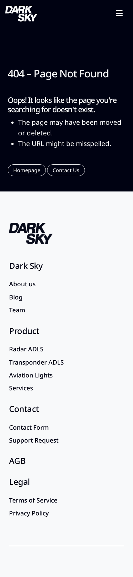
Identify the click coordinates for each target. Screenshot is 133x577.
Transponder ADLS (36, 362)
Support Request (33, 440)
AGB (17, 460)
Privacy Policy (29, 513)
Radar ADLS (26, 349)
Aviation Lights (31, 375)
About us (22, 283)
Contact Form (29, 427)
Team (17, 310)
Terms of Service (33, 500)
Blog (16, 297)
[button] (27, 170)
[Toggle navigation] (119, 13)
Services (21, 388)
